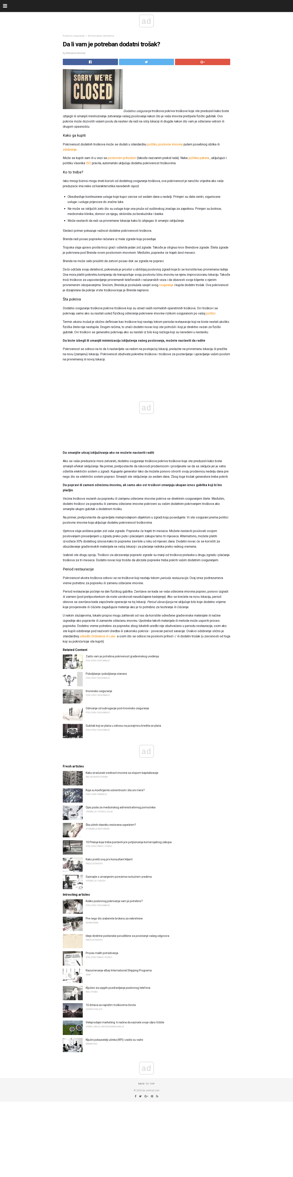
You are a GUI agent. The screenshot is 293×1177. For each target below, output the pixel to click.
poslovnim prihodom (122, 158)
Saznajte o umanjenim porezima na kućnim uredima (119, 876)
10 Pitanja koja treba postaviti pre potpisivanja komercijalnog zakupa (129, 842)
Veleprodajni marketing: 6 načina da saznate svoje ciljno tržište (125, 1022)
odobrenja (70, 149)
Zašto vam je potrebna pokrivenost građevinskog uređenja (122, 656)
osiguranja (166, 285)
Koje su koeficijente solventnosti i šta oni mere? (115, 790)
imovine (177, 144)
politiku (152, 144)
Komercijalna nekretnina (101, 36)
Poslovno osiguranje (74, 36)
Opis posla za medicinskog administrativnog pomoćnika (120, 807)
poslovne (164, 144)
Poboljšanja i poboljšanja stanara (106, 673)
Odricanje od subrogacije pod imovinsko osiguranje (117, 708)
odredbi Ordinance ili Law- (98, 636)
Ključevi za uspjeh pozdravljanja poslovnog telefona (118, 987)
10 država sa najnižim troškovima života (111, 1005)
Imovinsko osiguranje (99, 691)
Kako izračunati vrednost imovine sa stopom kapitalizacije (122, 772)
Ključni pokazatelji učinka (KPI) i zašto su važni (114, 1039)
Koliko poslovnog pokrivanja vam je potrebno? (114, 901)
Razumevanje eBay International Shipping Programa (119, 970)
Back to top (146, 1083)
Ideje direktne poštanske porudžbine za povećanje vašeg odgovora (127, 935)
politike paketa (199, 158)
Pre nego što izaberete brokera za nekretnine (114, 918)
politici (210, 313)
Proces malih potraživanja (102, 953)
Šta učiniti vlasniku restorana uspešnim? (111, 824)
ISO (88, 163)
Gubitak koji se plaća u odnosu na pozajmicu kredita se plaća (123, 725)
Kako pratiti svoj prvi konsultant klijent (109, 859)
